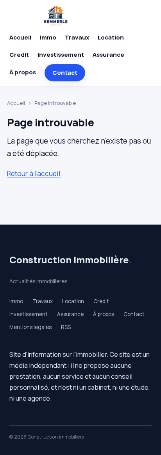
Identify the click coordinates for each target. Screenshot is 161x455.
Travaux (77, 37)
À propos (22, 72)
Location (111, 37)
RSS (66, 327)
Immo (48, 37)
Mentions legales (30, 327)
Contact (64, 72)
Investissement (61, 54)
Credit (19, 54)
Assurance (108, 54)
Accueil (20, 37)
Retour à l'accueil (34, 173)
